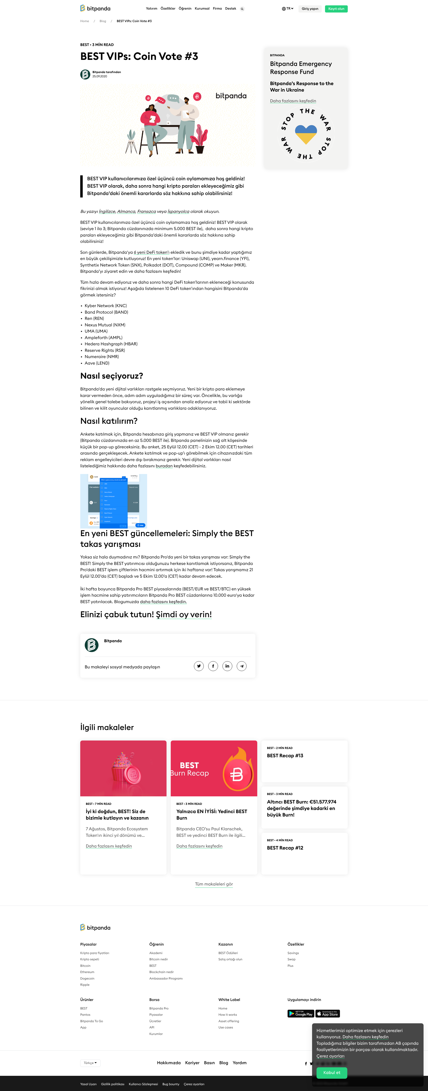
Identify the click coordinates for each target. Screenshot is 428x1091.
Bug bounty (171, 1084)
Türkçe (89, 1063)
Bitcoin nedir (158, 959)
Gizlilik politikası (112, 1084)
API (151, 1027)
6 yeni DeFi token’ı (151, 252)
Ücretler (155, 1021)
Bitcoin (85, 965)
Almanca (126, 212)
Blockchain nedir (161, 972)
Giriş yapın (310, 8)
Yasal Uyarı (88, 1084)
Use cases (225, 1027)
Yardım (240, 1063)
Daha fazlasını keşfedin (293, 101)
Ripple (84, 984)
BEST (152, 965)
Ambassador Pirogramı (166, 978)
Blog (103, 21)
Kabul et (331, 1073)
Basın (209, 1063)
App (83, 1027)
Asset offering (228, 1021)
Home (84, 21)
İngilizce (107, 212)
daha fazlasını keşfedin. (163, 602)
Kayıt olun (336, 8)
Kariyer (192, 1063)
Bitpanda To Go (91, 1021)
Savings (293, 953)
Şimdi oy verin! (184, 615)
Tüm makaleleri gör (214, 884)
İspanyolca (178, 212)
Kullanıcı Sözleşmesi (143, 1084)
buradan (164, 466)
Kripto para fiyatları (94, 953)
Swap (292, 959)
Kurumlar (156, 1034)
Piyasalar (156, 1014)
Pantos (85, 1014)
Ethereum (87, 972)
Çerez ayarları (194, 1084)
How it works (227, 1014)
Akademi (156, 953)
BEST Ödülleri (228, 953)
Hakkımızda (169, 1063)
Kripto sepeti (89, 959)
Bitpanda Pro (159, 1008)
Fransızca (146, 212)
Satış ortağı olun (230, 959)
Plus (290, 965)
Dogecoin (87, 978)
